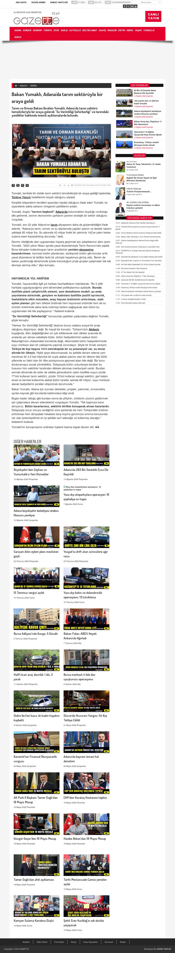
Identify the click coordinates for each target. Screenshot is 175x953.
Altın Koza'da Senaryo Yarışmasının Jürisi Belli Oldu (138, 247)
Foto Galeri (59, 942)
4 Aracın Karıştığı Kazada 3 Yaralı (131, 299)
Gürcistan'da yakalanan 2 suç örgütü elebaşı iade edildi (139, 256)
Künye (73, 942)
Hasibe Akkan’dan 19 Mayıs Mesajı (85, 838)
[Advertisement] (87, 60)
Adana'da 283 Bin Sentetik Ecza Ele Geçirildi (135, 280)
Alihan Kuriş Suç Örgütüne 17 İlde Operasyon (148, 123)
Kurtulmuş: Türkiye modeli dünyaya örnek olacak (146, 143)
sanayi (80, 376)
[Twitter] (18, 185)
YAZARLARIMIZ (38, 2)
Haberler (23, 85)
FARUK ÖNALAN (133, 176)
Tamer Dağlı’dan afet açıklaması (34, 879)
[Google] (22, 185)
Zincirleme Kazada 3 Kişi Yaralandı (131, 268)
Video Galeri (42, 942)
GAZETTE (24, 949)
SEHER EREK (132, 203)
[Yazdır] (61, 185)
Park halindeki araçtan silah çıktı (130, 303)
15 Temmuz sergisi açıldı (29, 592)
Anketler (26, 942)
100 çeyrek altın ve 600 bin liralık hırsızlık (146, 102)
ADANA (33, 85)
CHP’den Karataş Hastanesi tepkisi (85, 797)
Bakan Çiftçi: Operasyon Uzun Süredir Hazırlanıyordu (138, 236)
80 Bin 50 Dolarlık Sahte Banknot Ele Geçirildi (145, 91)
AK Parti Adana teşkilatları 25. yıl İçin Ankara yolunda (138, 264)
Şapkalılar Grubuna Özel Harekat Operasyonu (135, 223)
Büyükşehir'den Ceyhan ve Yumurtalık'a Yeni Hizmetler (139, 260)
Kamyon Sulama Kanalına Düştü (34, 920)
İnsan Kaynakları (90, 942)
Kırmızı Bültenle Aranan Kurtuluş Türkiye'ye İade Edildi (138, 233)
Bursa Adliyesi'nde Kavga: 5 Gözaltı (36, 633)
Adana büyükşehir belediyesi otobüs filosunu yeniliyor (147, 112)
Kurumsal (109, 942)
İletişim (123, 942)
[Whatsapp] (27, 185)
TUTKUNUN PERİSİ (135, 162)
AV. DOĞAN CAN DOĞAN (137, 190)
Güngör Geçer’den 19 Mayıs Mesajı (35, 838)
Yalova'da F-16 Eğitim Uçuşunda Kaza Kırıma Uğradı (148, 133)
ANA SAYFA (21, 2)
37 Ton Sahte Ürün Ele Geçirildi (130, 272)
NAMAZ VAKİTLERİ (59, 2)
